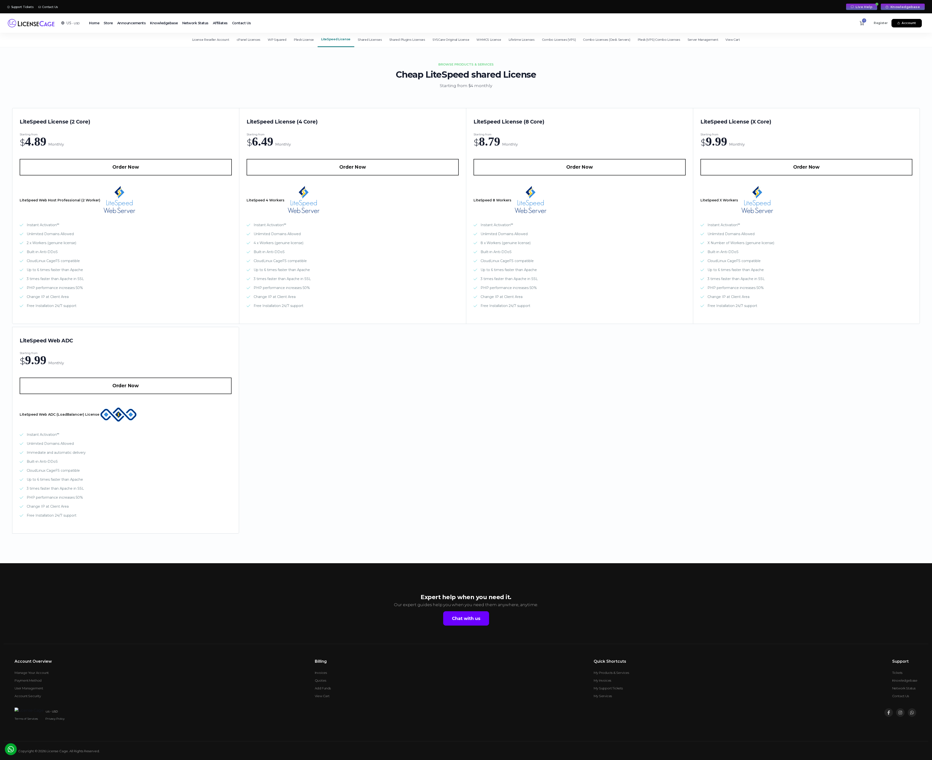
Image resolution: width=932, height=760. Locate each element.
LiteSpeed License (335, 39)
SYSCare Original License (451, 39)
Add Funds (323, 688)
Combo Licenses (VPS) (559, 39)
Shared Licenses (370, 39)
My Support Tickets (608, 688)
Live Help (863, 7)
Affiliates (220, 23)
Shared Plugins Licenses (407, 39)
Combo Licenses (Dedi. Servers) (606, 39)
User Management (29, 688)
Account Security (28, 696)
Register (881, 23)
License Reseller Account (210, 39)
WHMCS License (488, 39)
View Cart (732, 39)
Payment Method (28, 680)
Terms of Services (26, 718)
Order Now (125, 167)
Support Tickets (21, 7)
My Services (603, 696)
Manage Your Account (32, 673)
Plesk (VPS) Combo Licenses (659, 39)
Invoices (321, 673)
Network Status (195, 23)
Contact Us (49, 7)
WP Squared (277, 39)
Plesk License (304, 39)
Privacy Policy (55, 718)
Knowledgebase (904, 7)
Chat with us (466, 618)
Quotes (320, 680)
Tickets (897, 673)
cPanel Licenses (249, 39)
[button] (70, 23)
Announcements (131, 23)
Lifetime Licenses (521, 39)
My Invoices (602, 680)
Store (108, 23)
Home (94, 23)
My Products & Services (611, 673)
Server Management (703, 39)
